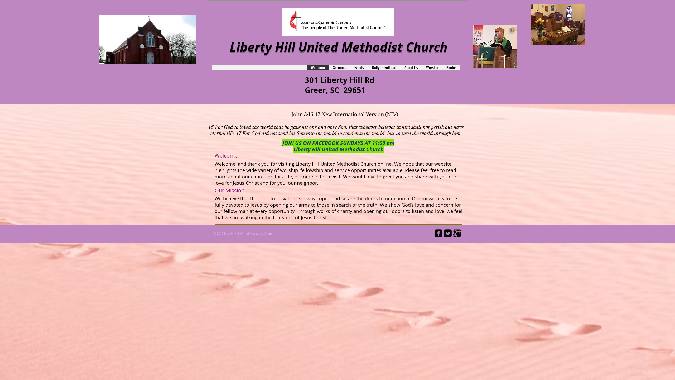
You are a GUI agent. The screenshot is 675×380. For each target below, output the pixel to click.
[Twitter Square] (448, 233)
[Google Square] (457, 233)
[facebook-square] (438, 233)
